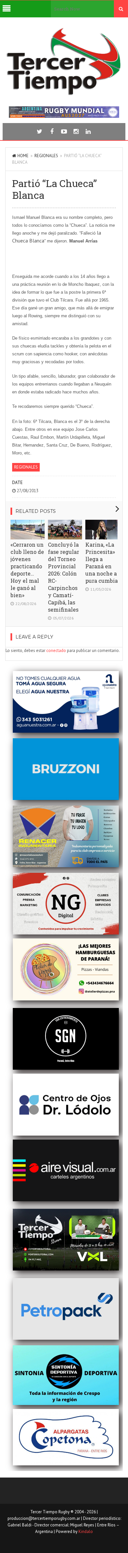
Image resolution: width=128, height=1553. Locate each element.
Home (23, 155)
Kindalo (85, 1531)
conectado (56, 650)
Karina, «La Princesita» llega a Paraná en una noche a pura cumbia (101, 562)
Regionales (46, 155)
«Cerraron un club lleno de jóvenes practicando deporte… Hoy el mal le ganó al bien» (27, 569)
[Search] (121, 8)
